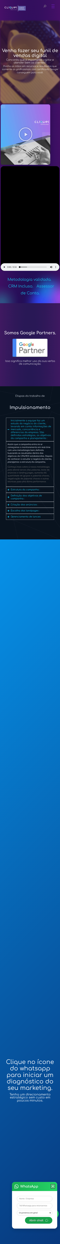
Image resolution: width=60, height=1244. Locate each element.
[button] (52, 1186)
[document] (30, 622)
